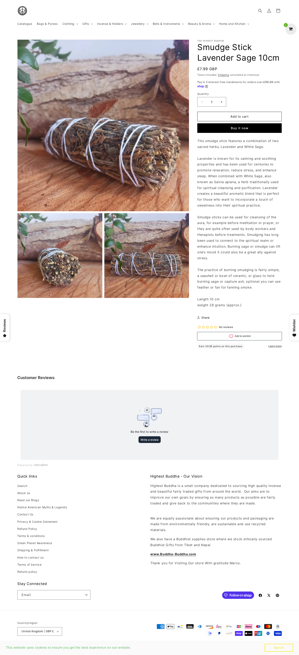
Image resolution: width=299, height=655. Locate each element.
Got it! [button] (279, 647)
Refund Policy (27, 528)
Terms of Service (29, 564)
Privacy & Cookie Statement (37, 521)
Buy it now (239, 128)
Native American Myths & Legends (42, 507)
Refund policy (27, 571)
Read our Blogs (28, 500)
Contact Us (25, 514)
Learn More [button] (141, 647)
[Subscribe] (85, 595)
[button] (70, 24)
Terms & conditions (31, 536)
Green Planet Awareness (34, 543)
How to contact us (30, 557)
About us (23, 493)
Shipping (223, 74)
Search (22, 486)
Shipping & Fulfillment (33, 550)
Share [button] (205, 317)
